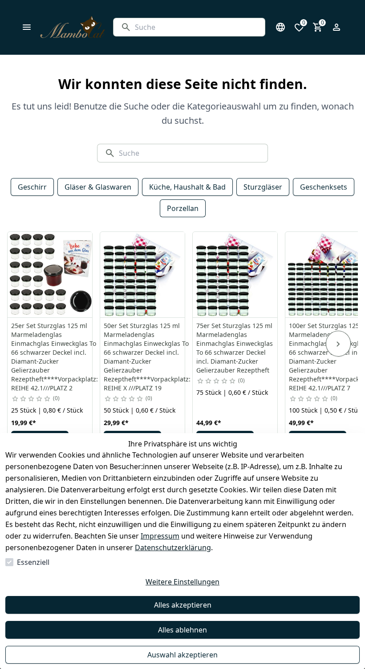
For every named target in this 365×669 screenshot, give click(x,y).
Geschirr (32, 187)
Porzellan (183, 208)
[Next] (338, 344)
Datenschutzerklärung (173, 547)
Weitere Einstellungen (182, 582)
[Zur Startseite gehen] (72, 27)
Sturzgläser (262, 187)
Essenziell (33, 562)
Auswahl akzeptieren (182, 655)
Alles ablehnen (182, 630)
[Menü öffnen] (27, 27)
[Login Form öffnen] (336, 27)
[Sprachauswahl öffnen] (280, 27)
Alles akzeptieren (182, 605)
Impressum (160, 536)
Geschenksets (323, 187)
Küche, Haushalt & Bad (187, 187)
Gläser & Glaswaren (98, 187)
